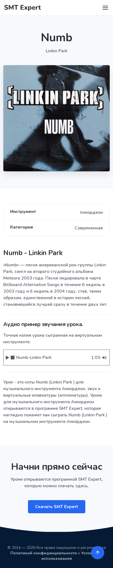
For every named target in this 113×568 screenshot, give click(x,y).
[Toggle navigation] (105, 7)
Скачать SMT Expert (56, 507)
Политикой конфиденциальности (43, 553)
